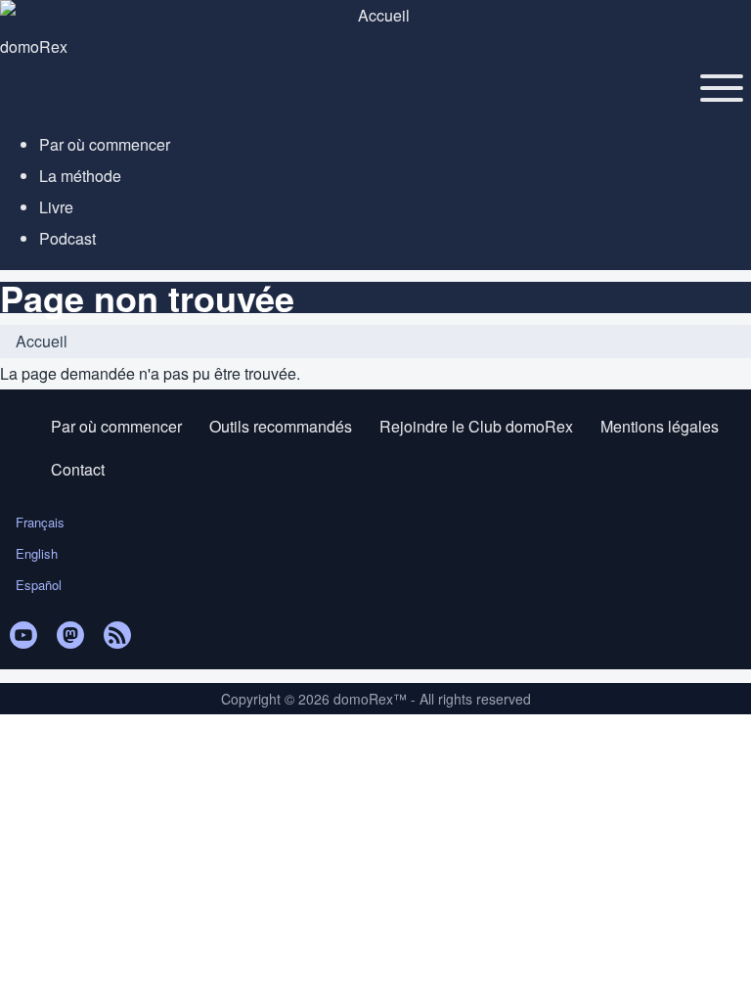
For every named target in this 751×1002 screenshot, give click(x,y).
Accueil (41, 341)
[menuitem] (104, 144)
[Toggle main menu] (721, 88)
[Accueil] (375, 15)
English (37, 553)
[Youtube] (23, 635)
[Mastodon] (70, 635)
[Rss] (117, 635)
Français (40, 522)
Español (39, 584)
